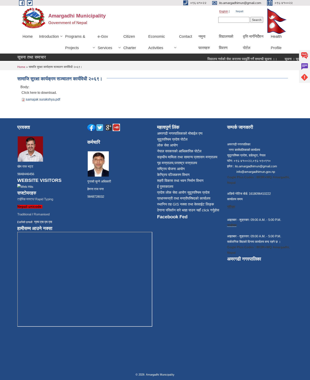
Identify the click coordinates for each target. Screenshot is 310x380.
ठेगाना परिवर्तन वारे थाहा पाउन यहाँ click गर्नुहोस (188, 210)
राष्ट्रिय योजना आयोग (171, 169)
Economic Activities (156, 42)
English (223, 11)
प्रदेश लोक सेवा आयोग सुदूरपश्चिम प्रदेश (183, 193)
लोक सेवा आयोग (167, 145)
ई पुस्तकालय (165, 187)
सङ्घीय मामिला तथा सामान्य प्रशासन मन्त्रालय (187, 157)
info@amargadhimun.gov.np (255, 171)
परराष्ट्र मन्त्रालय (185, 163)
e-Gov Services (105, 42)
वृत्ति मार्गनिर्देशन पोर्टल (253, 42)
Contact (185, 36)
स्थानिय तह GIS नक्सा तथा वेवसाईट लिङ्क (185, 204)
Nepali (239, 11)
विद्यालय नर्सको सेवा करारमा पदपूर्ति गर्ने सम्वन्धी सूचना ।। (239, 59)
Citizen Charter (129, 42)
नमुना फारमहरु (204, 42)
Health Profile (276, 42)
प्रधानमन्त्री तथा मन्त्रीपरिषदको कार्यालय (183, 198)
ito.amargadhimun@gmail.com (256, 166)
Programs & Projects (75, 42)
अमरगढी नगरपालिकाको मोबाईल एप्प (179, 134)
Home (28, 36)
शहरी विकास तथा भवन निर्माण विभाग (180, 181)
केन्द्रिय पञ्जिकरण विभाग (173, 175)
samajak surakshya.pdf (43, 99)
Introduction (49, 36)
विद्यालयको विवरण (226, 42)
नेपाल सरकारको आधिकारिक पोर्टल (179, 151)
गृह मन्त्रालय (165, 163)
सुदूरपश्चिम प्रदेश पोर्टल (172, 139)
